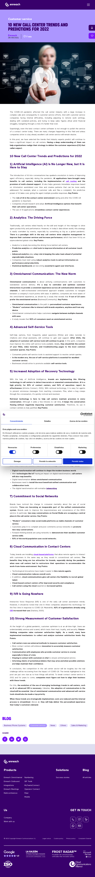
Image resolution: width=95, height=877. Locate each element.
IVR (11, 611)
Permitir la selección (47, 461)
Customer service (38, 725)
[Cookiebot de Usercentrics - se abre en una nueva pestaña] (82, 414)
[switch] (36, 452)
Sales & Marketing (78, 725)
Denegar (17, 461)
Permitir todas (77, 461)
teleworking (51, 488)
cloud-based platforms (43, 554)
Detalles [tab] (47, 421)
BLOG (6, 718)
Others (63, 725)
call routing (71, 181)
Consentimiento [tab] (16, 421)
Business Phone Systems (14, 725)
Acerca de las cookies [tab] (78, 421)
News (53, 725)
